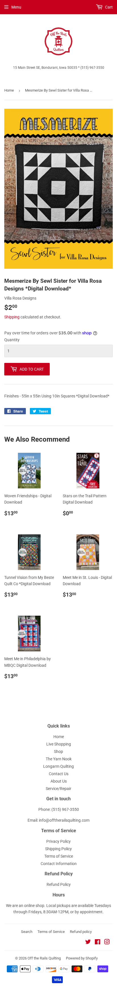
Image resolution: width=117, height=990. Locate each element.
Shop (58, 751)
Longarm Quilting (58, 766)
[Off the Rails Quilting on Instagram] (107, 942)
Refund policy (81, 932)
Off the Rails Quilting (44, 958)
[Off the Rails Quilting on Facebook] (98, 942)
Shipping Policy (58, 848)
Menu (16, 7)
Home (9, 90)
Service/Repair (58, 788)
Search (26, 932)
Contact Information (59, 863)
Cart (108, 7)
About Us (59, 781)
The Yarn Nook (59, 759)
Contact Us (58, 773)
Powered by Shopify (82, 958)
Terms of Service (58, 856)
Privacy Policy (58, 841)
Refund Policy (59, 884)
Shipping (12, 317)
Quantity (12, 340)
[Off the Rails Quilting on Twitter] (88, 942)
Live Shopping (58, 744)
